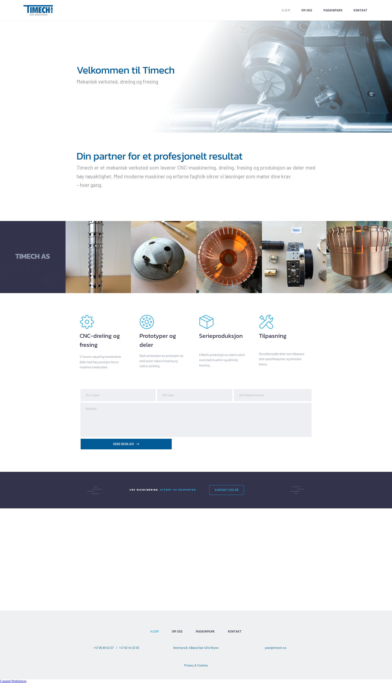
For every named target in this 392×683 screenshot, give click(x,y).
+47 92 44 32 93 (129, 648)
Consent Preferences (13, 681)
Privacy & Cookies (196, 665)
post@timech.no (275, 648)
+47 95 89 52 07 (104, 648)
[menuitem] (286, 10)
